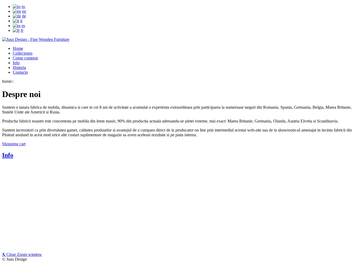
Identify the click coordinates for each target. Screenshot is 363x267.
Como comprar (25, 58)
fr (22, 30)
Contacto (20, 72)
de (24, 16)
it (21, 21)
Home (18, 48)
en (24, 11)
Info (16, 62)
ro (23, 6)
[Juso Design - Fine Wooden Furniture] (35, 39)
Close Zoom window (22, 254)
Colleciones (22, 53)
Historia (19, 67)
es (23, 25)
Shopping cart (14, 144)
